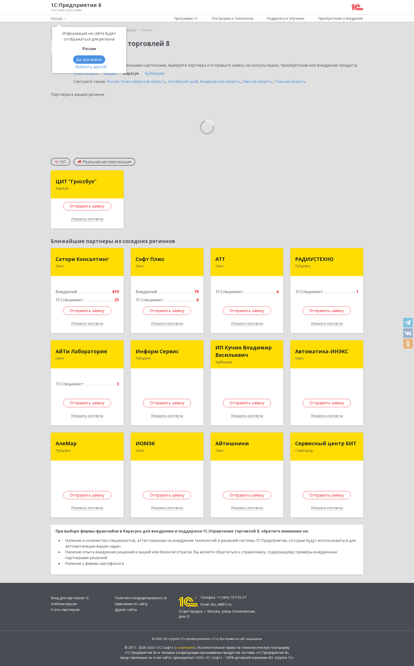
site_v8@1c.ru (220, 604)
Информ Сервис (157, 351)
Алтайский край (183, 81)
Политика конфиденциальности (141, 598)
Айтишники (232, 443)
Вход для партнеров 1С (70, 598)
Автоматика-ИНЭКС (321, 351)
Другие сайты (126, 609)
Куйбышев (155, 73)
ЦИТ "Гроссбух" (76, 181)
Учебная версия (64, 604)
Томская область (290, 81)
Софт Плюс (150, 259)
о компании (184, 647)
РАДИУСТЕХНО (314, 259)
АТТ (220, 259)
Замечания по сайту (131, 604)
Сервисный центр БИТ (325, 443)
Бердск (110, 73)
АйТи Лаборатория (81, 351)
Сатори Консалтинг (82, 259)
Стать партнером (65, 609)
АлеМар (66, 443)
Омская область (257, 81)
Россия (113, 81)
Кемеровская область (220, 81)
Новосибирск (86, 73)
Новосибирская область (143, 81)
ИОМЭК (145, 443)
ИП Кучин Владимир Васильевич (243, 351)
